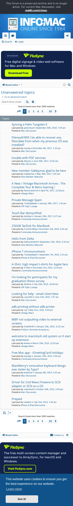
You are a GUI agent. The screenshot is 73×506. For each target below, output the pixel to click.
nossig (27, 148)
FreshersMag (30, 229)
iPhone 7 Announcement (28, 251)
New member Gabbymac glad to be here (39, 170)
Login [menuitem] (68, 36)
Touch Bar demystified (26, 213)
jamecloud (28, 128)
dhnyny (27, 161)
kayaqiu (27, 356)
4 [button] (38, 111)
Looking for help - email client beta (35, 294)
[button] (19, 111)
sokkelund (29, 389)
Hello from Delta (23, 238)
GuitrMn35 (29, 326)
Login (21, 41)
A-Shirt (27, 267)
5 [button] (42, 111)
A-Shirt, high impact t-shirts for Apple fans (40, 264)
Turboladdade (30, 203)
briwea (27, 343)
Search (8, 41)
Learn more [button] (14, 489)
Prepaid (17, 399)
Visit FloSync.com (20, 468)
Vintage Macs (27, 193)
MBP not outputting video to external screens (37, 321)
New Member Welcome (32, 177)
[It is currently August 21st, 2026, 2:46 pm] (64, 85)
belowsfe (28, 372)
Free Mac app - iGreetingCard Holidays (37, 352)
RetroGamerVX (31, 190)
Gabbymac (29, 174)
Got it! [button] (22, 499)
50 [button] (50, 111)
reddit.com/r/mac (36, 10)
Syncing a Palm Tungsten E (29, 124)
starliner (28, 402)
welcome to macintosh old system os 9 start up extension (41, 338)
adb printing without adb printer (33, 306)
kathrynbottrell (30, 242)
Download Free (18, 73)
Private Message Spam (27, 200)
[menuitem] (69, 85)
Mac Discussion (28, 131)
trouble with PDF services (29, 158)
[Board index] (36, 25)
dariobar (28, 216)
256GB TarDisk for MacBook (31, 226)
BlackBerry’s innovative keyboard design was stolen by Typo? (39, 367)
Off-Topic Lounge (29, 206)
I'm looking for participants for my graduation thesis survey (34, 279)
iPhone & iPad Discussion (33, 258)
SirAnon (27, 284)
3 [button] (33, 111)
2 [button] (29, 111)
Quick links (6, 36)
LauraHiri (28, 297)
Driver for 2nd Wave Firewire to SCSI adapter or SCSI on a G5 (36, 384)
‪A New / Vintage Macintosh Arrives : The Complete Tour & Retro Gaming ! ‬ (38, 185)
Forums (13, 36)
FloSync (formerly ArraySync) (35, 329)
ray (25, 310)
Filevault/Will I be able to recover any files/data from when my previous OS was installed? (40, 141)
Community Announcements (34, 219)
